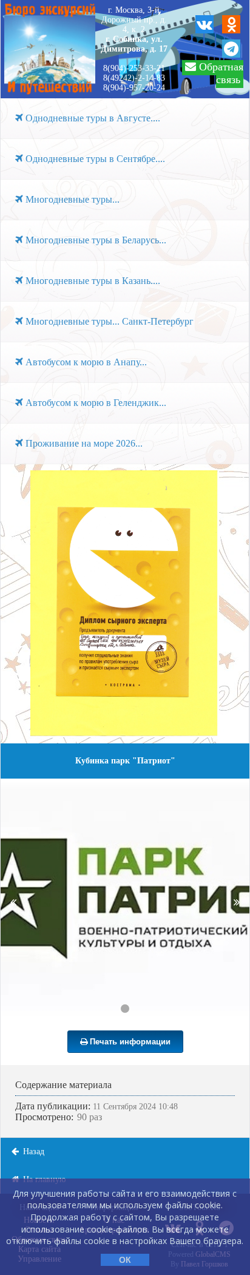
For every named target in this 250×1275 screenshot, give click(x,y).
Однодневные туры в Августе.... (91, 118)
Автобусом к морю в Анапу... (85, 362)
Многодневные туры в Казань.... (91, 281)
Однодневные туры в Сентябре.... (94, 159)
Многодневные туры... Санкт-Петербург (108, 321)
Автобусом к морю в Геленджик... (94, 402)
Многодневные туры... (71, 199)
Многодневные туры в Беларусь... (94, 240)
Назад (32, 1151)
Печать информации (129, 1041)
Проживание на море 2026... (83, 443)
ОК (125, 1260)
